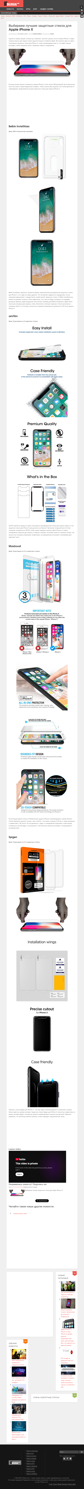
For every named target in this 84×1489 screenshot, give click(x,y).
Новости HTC (30, 1463)
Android (8, 16)
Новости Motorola (31, 1466)
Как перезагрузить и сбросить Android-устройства (67, 1294)
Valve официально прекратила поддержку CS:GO (18, 1363)
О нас (50, 1484)
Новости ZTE (30, 1468)
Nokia (29, 16)
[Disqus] (42, 1241)
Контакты (65, 1484)
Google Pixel (69, 16)
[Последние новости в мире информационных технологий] (11, 3)
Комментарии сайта (20, 1213)
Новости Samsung (32, 1451)
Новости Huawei (31, 1458)
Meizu (45, 16)
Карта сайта (72, 1484)
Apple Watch (60, 16)
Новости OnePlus (31, 1474)
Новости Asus (30, 1471)
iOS (24, 16)
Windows (19, 16)
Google (34, 16)
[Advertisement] (42, 108)
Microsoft (52, 16)
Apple (3, 16)
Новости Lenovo (31, 1456)
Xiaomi (40, 16)
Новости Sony (30, 1461)
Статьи (55, 1484)
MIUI (13, 16)
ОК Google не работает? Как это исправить (67, 1360)
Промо (60, 1484)
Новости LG (30, 1453)
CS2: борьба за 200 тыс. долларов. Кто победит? (18, 1380)
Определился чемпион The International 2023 (18, 1417)
